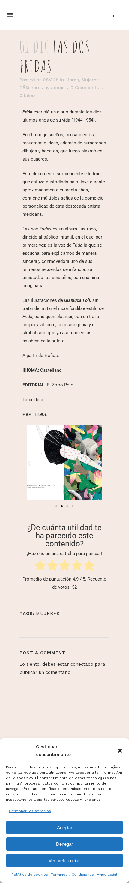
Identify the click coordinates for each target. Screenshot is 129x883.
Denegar (64, 844)
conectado (81, 664)
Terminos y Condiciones (72, 874)
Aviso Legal (107, 874)
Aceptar (64, 827)
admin (58, 87)
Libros (72, 80)
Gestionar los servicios (30, 811)
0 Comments (84, 87)
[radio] (40, 566)
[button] (120, 751)
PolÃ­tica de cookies (30, 874)
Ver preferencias (65, 860)
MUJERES (48, 613)
